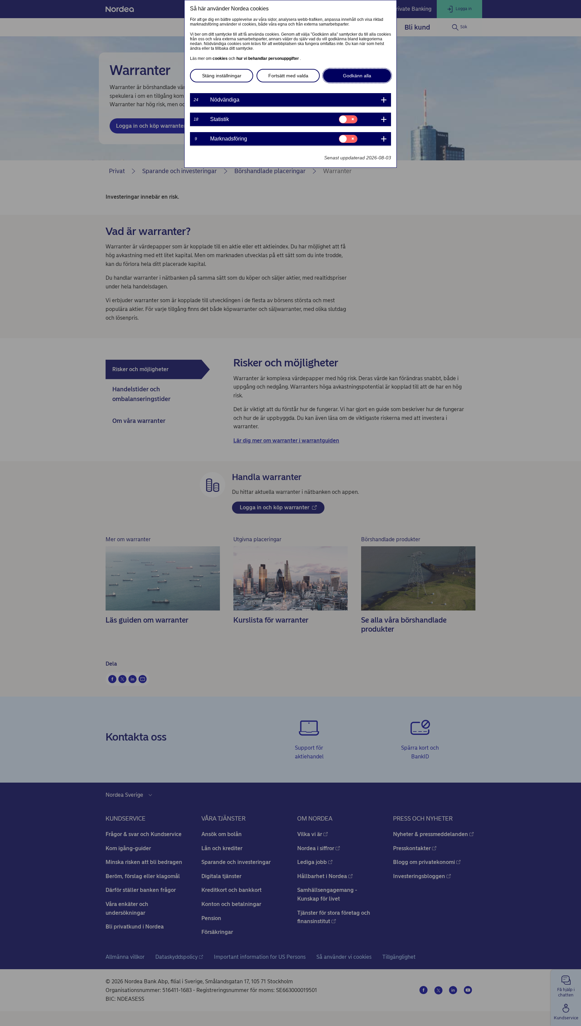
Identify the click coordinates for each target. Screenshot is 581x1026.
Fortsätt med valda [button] (288, 75)
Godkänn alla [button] (357, 75)
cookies (220, 58)
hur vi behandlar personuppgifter (268, 58)
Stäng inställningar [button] (221, 75)
